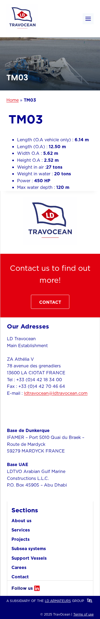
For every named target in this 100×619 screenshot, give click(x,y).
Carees (18, 567)
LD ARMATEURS (58, 601)
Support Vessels (29, 558)
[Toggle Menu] (88, 18)
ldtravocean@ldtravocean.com (55, 393)
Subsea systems (28, 548)
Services (20, 530)
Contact (20, 577)
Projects (20, 539)
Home (12, 100)
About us (21, 521)
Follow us (22, 588)
